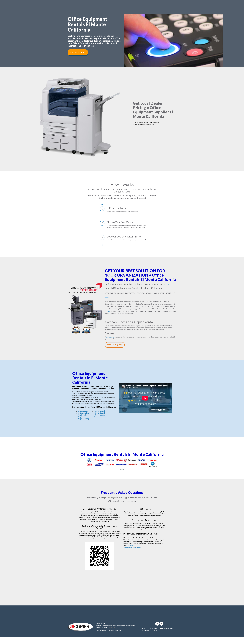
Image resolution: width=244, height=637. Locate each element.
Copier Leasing (83, 419)
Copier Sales (82, 415)
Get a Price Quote (78, 53)
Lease (166, 284)
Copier (107, 311)
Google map (137, 546)
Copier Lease (83, 417)
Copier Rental (100, 411)
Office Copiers (83, 413)
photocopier (110, 337)
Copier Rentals (100, 413)
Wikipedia (131, 544)
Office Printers (83, 411)
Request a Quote (114, 345)
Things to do (127, 546)
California (111, 626)
